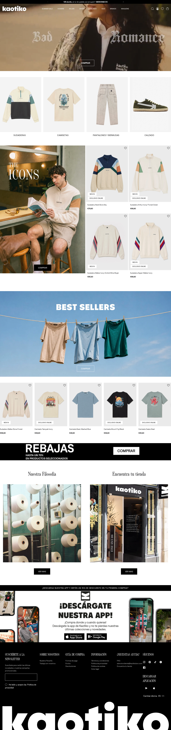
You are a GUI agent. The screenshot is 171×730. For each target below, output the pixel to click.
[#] (85, 451)
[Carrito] (167, 8)
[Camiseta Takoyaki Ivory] (51, 404)
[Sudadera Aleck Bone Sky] (107, 173)
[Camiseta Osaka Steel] (154, 404)
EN (163, 696)
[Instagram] (144, 662)
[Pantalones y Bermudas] (107, 106)
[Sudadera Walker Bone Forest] (16, 404)
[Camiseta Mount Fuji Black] (120, 404)
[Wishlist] (162, 8)
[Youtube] (160, 662)
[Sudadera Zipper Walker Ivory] (150, 242)
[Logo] (14, 9)
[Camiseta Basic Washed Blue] (85, 404)
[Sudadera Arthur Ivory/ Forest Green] (150, 173)
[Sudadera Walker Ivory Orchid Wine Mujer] (107, 242)
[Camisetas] (64, 106)
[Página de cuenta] (157, 8)
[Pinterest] (149, 662)
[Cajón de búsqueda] (152, 8)
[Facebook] (144, 667)
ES (159, 696)
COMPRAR (85, 63)
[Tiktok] (155, 662)
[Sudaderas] (20, 106)
